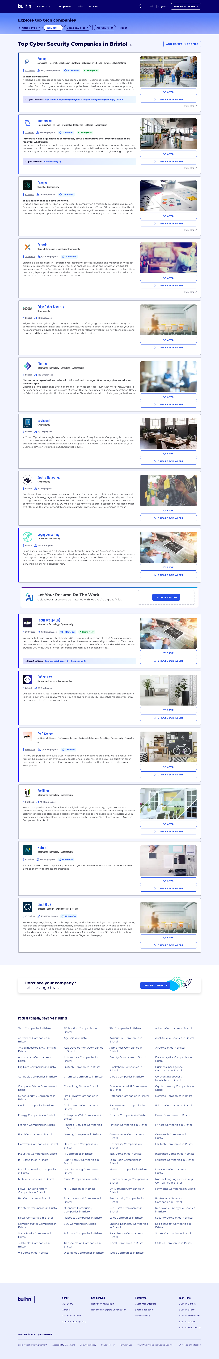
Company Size (76, 27)
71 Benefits (67, 132)
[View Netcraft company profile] (110, 868)
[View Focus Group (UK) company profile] (110, 641)
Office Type (30, 27)
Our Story (67, 1303)
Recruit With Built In (102, 1303)
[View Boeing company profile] (110, 82)
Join (151, 6)
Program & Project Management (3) (89, 99)
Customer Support (145, 1303)
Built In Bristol (187, 1309)
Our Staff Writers (71, 1315)
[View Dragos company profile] (110, 206)
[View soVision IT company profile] (110, 441)
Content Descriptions (74, 1321)
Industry (52, 27)
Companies (64, 6)
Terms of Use (126, 1345)
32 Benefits (67, 194)
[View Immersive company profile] (110, 144)
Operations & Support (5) (57, 99)
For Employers (184, 6)
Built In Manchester (190, 1327)
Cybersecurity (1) (52, 161)
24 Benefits (70, 256)
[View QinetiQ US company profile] (110, 925)
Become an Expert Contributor (108, 1309)
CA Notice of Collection (189, 1345)
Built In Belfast (187, 1303)
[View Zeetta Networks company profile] (110, 498)
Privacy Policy (108, 1345)
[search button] (141, 6)
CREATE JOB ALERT (170, 99)
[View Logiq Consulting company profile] (110, 555)
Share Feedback (144, 1309)
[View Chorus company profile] (110, 384)
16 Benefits (69, 632)
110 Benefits (73, 70)
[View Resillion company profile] (110, 812)
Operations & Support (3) (57, 661)
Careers (66, 1309)
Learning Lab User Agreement (32, 1345)
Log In (162, 6)
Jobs (80, 6)
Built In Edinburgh (189, 1315)
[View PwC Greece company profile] (110, 755)
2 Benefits (70, 749)
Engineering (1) (78, 661)
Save (170, 91)
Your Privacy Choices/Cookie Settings (155, 1345)
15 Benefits (67, 859)
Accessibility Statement (63, 1345)
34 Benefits (70, 916)
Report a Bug (142, 1315)
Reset (123, 27)
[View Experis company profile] (110, 268)
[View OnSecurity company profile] (110, 698)
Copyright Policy (88, 1345)
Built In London (187, 1321)
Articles (93, 6)
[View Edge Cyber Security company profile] (110, 328)
